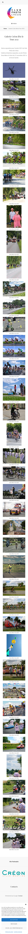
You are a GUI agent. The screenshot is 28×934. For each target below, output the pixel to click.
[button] (26, 904)
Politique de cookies (9, 931)
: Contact (20, 895)
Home (5, 28)
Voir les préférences (14, 928)
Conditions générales (18, 931)
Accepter (14, 919)
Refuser (14, 924)
